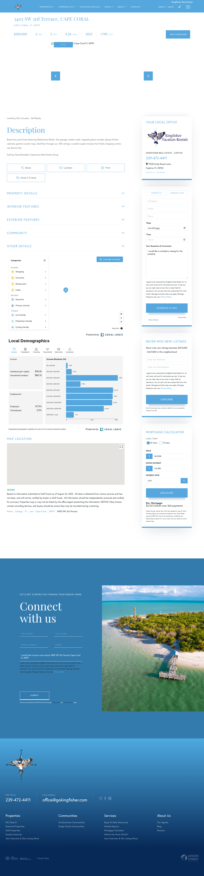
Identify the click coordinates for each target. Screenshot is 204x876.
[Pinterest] (109, 798)
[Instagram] (100, 798)
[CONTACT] (178, 34)
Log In (171, 7)
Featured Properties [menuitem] (15, 826)
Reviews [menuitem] (161, 830)
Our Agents (160, 172)
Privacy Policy (166, 297)
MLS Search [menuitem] (11, 822)
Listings (18, 511)
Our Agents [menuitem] (162, 822)
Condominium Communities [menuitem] (72, 822)
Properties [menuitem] (46, 7)
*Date (148, 223)
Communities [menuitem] (65, 7)
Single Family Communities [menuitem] (71, 826)
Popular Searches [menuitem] (14, 834)
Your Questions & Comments (159, 246)
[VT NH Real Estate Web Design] (189, 858)
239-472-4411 (156, 158)
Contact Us (150, 172)
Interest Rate (152, 475)
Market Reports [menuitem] (111, 826)
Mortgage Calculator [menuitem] (114, 830)
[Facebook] (105, 798)
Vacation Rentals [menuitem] (90, 7)
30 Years (153, 443)
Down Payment (153, 463)
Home (9, 511)
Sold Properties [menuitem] (13, 830)
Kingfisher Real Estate (182, 2)
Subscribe (167, 399)
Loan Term (152, 438)
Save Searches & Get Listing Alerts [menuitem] (22, 838)
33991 (51, 511)
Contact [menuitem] (136, 7)
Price (148, 451)
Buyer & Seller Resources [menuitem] (116, 822)
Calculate (166, 492)
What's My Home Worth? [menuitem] (116, 834)
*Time (148, 234)
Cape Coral (41, 511)
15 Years (166, 443)
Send (34, 696)
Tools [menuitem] (107, 7)
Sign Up (161, 7)
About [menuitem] (121, 7)
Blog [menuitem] (159, 826)
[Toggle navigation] (188, 7)
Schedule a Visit (177, 193)
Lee (31, 511)
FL (26, 511)
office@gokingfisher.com (64, 800)
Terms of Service (153, 320)
